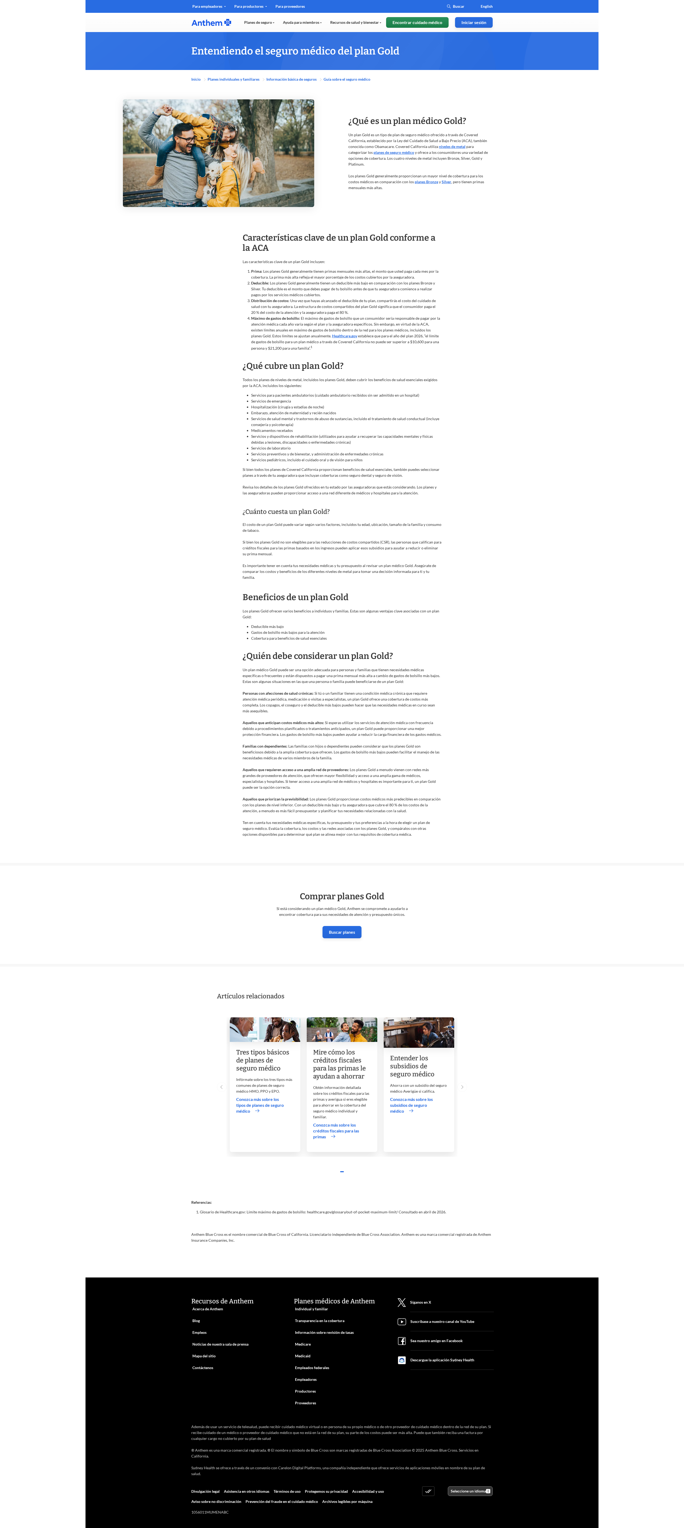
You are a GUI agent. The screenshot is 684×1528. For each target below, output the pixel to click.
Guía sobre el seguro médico (347, 79)
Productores (305, 1391)
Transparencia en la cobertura (319, 1320)
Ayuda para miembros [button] (301, 22)
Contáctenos (202, 1367)
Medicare (303, 1344)
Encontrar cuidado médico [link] (417, 22)
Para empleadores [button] (207, 6)
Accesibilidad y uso (368, 1491)
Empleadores (306, 1379)
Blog (196, 1320)
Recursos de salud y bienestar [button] (355, 22)
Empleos (199, 1332)
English (487, 6)
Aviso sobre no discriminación (216, 1501)
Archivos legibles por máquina (347, 1501)
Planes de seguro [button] (258, 22)
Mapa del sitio (204, 1356)
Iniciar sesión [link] (473, 22)
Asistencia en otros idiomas (246, 1491)
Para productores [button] (249, 6)
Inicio (196, 79)
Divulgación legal (205, 1491)
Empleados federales (312, 1367)
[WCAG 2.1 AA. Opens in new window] (428, 1491)
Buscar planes (342, 932)
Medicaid (302, 1356)
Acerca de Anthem (207, 1309)
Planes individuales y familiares (234, 79)
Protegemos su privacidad (326, 1491)
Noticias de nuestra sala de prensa (220, 1344)
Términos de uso (287, 1491)
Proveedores (305, 1403)
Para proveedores (290, 8)
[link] (211, 22)
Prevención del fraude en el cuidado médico (282, 1501)
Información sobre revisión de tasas (324, 1332)
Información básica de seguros (291, 79)
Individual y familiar (311, 1309)
